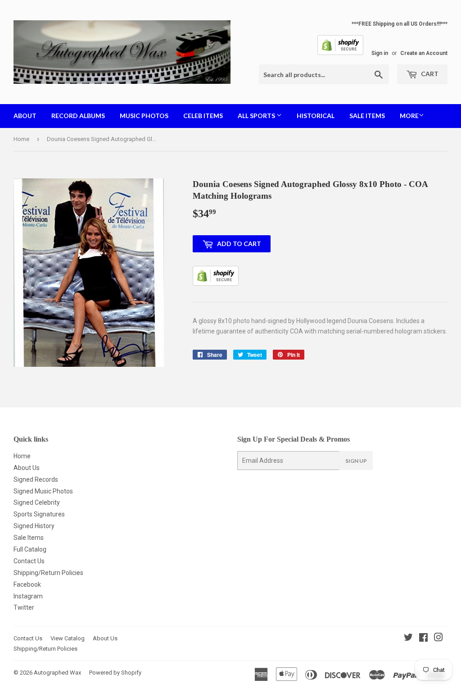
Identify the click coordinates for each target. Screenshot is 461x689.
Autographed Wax (57, 672)
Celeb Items (203, 115)
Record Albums (78, 115)
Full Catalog (30, 549)
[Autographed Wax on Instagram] (438, 638)
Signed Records (36, 479)
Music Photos (144, 115)
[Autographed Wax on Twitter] (408, 638)
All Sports (257, 115)
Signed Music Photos (43, 491)
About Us (27, 467)
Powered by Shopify (115, 672)
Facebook (27, 584)
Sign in (379, 53)
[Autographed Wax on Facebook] (423, 638)
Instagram (28, 596)
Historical (315, 115)
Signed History (34, 525)
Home (21, 139)
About (25, 115)
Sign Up (356, 460)
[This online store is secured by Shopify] (340, 53)
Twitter (24, 607)
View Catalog (67, 638)
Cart (429, 74)
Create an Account (423, 53)
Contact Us (29, 561)
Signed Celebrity (37, 502)
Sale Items (367, 115)
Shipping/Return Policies (48, 572)
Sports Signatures (39, 514)
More (409, 115)
